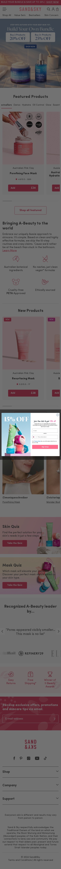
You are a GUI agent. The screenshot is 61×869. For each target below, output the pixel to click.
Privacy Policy (37, 441)
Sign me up (44, 447)
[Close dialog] (57, 415)
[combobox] (34, 437)
